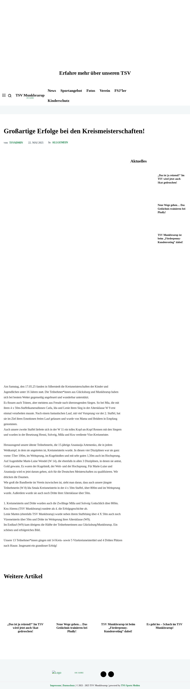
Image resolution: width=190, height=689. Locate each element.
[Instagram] (111, 674)
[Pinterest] (165, 142)
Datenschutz (69, 685)
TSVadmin (16, 142)
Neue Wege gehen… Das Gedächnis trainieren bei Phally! (171, 209)
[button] (9, 95)
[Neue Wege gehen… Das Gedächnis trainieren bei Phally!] (143, 209)
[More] (182, 142)
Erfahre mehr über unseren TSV (95, 73)
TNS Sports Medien (130, 685)
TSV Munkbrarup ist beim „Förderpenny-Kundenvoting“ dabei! (170, 239)
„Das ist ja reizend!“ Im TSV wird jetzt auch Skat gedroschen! (171, 179)
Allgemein (60, 142)
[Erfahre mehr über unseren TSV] (95, 42)
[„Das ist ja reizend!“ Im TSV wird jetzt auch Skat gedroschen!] (143, 180)
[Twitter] (156, 142)
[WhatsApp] (173, 142)
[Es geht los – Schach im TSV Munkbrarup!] (164, 601)
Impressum (55, 685)
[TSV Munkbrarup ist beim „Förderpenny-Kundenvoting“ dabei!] (143, 239)
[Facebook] (148, 142)
